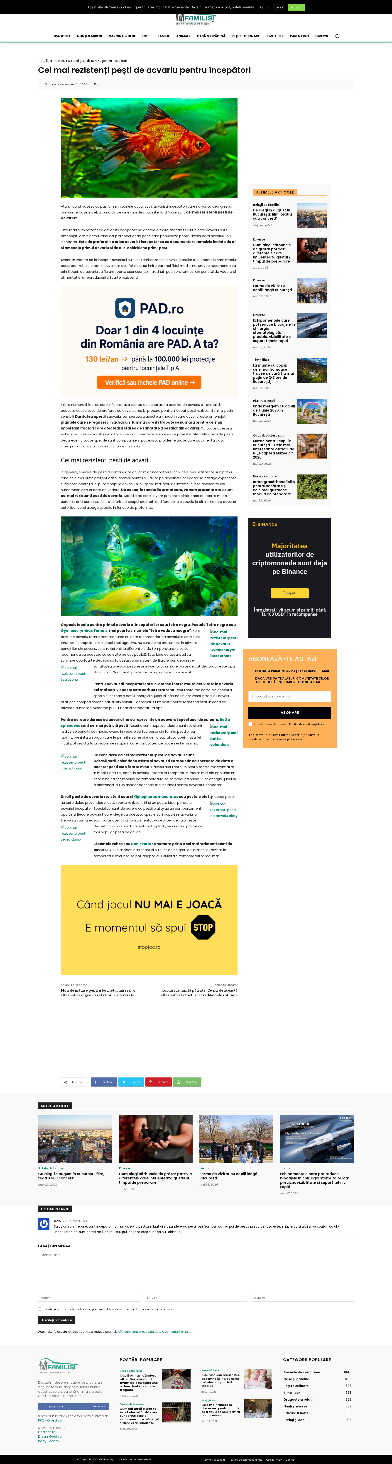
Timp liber (45, 60)
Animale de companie (132, 1403)
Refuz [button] (264, 7)
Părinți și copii (264, 400)
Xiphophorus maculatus (155, 796)
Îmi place (99, 1406)
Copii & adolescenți (268, 435)
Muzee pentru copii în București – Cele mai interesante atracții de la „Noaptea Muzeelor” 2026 (273, 449)
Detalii (279, 7)
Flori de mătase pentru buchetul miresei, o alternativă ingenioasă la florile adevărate (98, 992)
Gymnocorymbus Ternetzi (84, 630)
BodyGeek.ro (48, 1441)
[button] (337, 36)
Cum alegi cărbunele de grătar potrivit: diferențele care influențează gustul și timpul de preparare (272, 253)
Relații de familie (266, 204)
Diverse (259, 239)
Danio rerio (141, 843)
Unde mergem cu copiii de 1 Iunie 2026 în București (274, 410)
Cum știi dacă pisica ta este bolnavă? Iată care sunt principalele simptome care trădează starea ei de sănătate (139, 1416)
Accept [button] (296, 7)
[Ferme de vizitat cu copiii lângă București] (312, 291)
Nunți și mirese (209, 1400)
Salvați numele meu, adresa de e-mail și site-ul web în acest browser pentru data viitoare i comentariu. (109, 1309)
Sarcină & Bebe (210, 1370)
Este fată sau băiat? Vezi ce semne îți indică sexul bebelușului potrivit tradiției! (220, 1380)
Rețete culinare (265, 476)
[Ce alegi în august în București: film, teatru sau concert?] (312, 215)
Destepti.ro (47, 1432)
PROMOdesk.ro (50, 1420)
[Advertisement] (149, 1036)
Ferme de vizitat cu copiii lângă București (272, 287)
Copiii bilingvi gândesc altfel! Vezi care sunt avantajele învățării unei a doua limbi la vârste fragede (139, 1382)
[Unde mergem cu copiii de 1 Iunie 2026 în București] (312, 411)
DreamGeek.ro (50, 1436)
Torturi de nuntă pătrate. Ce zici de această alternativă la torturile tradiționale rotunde (199, 992)
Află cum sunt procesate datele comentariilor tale (154, 1331)
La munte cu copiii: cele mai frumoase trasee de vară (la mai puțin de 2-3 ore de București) (273, 373)
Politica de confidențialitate (306, 724)
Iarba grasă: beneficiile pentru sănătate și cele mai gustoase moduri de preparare (274, 487)
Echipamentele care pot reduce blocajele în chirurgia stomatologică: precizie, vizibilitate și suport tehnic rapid (274, 330)
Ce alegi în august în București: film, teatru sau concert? (272, 214)
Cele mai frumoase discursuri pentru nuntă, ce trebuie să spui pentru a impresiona (220, 1410)
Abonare (290, 712)
